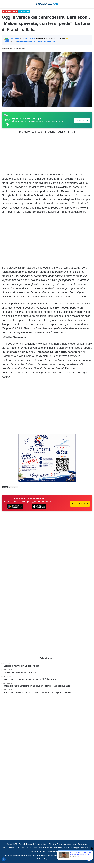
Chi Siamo (8, 855)
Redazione (16, 855)
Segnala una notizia (50, 859)
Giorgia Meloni (13, 487)
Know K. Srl (47, 844)
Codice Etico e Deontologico (30, 855)
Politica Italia (24, 11)
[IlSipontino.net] (47, 4)
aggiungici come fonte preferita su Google (36, 41)
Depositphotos (82, 844)
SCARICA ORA (80, 503)
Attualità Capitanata (10, 11)
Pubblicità (40, 859)
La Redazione (7, 48)
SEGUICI (15, 38)
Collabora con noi (47, 855)
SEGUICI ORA (82, 120)
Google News (28, 38)
